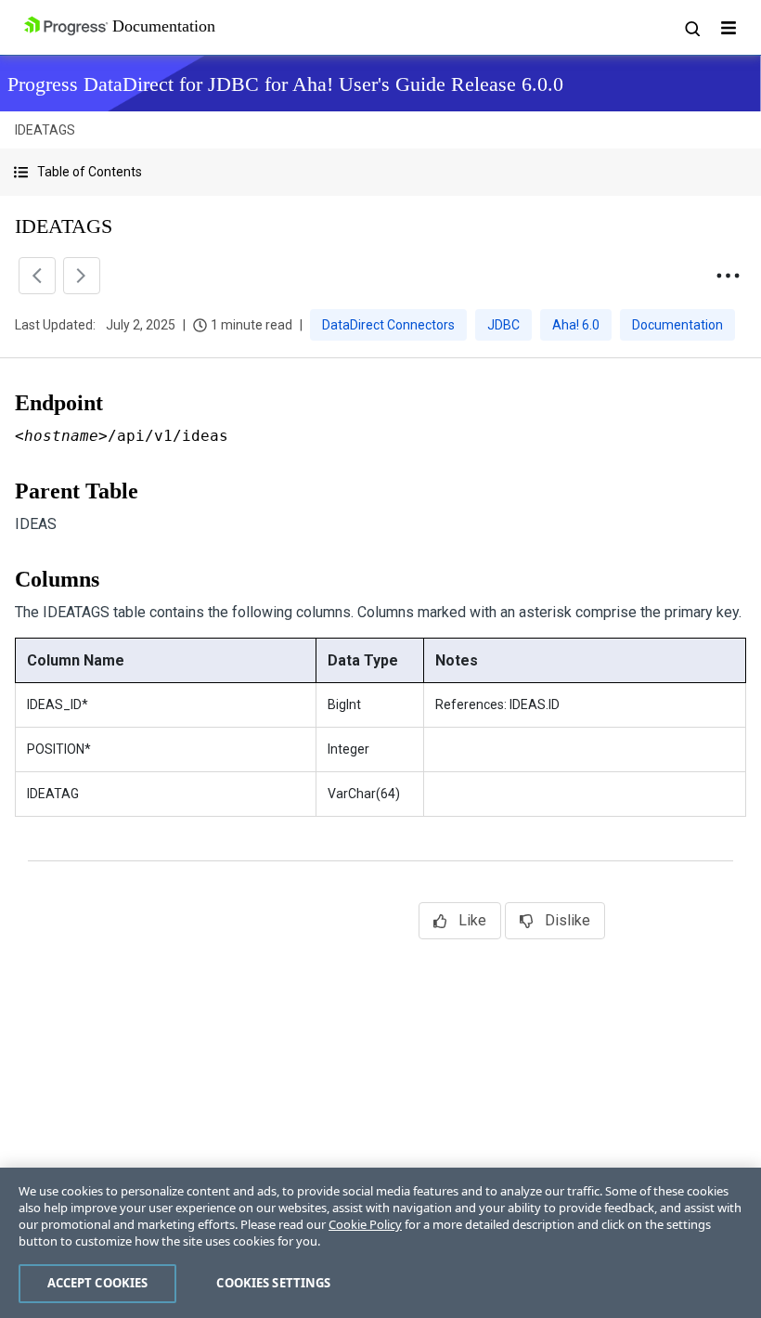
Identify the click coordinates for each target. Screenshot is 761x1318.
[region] (380, 1243)
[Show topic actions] (727, 275)
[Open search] (691, 28)
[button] (380, 172)
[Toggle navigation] (728, 28)
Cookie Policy (365, 1224)
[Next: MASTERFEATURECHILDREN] (81, 275)
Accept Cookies (97, 1282)
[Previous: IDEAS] (37, 275)
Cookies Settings (273, 1282)
